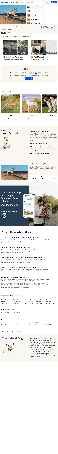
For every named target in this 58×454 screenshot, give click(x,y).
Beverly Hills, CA (50, 303)
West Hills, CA (16, 298)
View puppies (11, 118)
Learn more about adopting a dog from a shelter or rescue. (15, 287)
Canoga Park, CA (5, 298)
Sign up (53, 2)
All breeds (3, 331)
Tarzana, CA (38, 298)
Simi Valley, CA (49, 301)
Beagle (25, 322)
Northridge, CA (27, 299)
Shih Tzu (37, 324)
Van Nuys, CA (4, 301)
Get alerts (30, 78)
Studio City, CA (5, 303)
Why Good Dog (14, 2)
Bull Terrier (37, 322)
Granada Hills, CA (17, 301)
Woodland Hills (18, 331)
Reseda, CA (49, 298)
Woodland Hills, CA (12, 29)
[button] (10, 47)
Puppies (8, 32)
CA (12, 331)
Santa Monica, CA (39, 301)
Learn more (32, 171)
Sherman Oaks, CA (50, 299)
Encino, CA (3, 299)
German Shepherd (17, 324)
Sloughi (8, 331)
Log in (47, 2)
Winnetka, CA (27, 298)
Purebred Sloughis (17, 312)
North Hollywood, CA (40, 303)
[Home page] (4, 2)
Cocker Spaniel (4, 324)
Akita (2, 322)
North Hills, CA (38, 299)
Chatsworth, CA (16, 299)
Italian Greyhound (28, 324)
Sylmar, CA (15, 303)
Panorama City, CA (28, 301)
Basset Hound (16, 322)
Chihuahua (48, 322)
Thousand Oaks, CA (28, 303)
